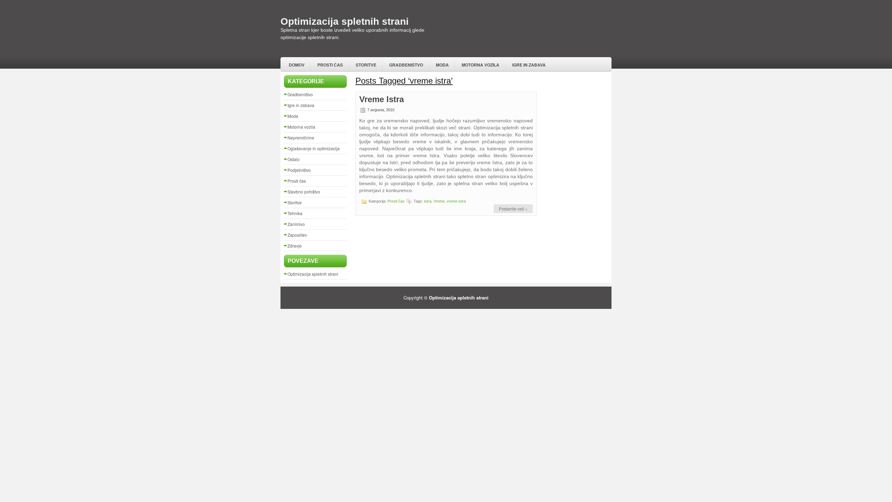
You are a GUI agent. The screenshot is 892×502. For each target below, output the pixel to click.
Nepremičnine (300, 137)
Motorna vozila (480, 65)
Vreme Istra (381, 99)
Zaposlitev (297, 235)
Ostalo (293, 159)
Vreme (439, 201)
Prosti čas (330, 65)
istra (427, 201)
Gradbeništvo (406, 65)
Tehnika (294, 213)
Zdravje (294, 246)
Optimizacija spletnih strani (344, 21)
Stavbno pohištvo (303, 192)
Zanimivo (296, 224)
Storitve (366, 65)
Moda (442, 65)
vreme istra (456, 201)
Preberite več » (513, 209)
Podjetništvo (299, 170)
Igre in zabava (529, 65)
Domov (297, 65)
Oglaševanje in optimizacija (313, 148)
